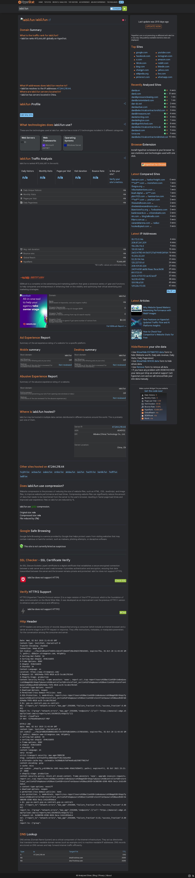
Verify (35, 592)
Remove (140, 367)
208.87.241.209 (138, 242)
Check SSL (120, 581)
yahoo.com (163, 70)
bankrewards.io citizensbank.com (148, 213)
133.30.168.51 (137, 249)
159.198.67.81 (137, 282)
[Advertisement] (73, 62)
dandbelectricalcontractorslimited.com (150, 137)
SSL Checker (45, 560)
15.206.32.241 (138, 256)
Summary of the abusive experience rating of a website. (45, 382)
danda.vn (135, 90)
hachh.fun (91, 472)
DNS (28, 834)
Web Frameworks (49, 139)
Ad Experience (35, 337)
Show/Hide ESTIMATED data (150, 352)
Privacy (102, 875)
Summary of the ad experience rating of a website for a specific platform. (53, 343)
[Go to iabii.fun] (49, 20)
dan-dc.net (136, 103)
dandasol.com (138, 130)
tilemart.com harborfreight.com (148, 179)
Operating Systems (70, 139)
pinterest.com (143, 77)
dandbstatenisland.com (142, 100)
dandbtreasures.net (140, 113)
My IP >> (171, 291)
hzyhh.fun (24, 472)
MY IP (121, 2)
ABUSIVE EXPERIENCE (98, 2)
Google (35, 531)
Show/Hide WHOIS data (148, 361)
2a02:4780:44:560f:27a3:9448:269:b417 (151, 252)
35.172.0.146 (137, 239)
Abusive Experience (38, 376)
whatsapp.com (165, 77)
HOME (41, 2)
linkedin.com (163, 66)
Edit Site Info (26, 115)
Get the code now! (153, 391)
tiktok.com (141, 63)
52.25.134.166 (137, 259)
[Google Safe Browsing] (21, 546)
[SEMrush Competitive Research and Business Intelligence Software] (32, 278)
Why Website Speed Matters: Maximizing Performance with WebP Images (157, 310)
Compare (117, 8)
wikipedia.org (142, 73)
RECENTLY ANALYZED (60, 2)
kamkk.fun (102, 472)
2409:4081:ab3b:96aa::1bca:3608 (147, 269)
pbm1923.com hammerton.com (147, 196)
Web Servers (28, 138)
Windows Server (74, 145)
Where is (37, 412)
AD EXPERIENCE (84, 2)
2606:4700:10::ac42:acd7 (144, 276)
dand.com (136, 93)
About (109, 875)
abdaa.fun (70, 472)
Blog (95, 875)
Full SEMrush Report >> (116, 326)
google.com (142, 52)
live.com (162, 73)
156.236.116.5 (137, 246)
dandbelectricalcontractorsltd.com (148, 110)
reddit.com (163, 63)
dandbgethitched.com (142, 123)
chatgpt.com (142, 70)
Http (28, 621)
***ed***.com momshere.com (146, 183)
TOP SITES (47, 2)
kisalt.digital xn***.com (143, 193)
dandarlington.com (140, 120)
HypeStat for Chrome (155, 164)
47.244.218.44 (64, 88)
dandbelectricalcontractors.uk (146, 127)
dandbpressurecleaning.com (144, 97)
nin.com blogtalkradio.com (145, 216)
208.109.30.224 (138, 266)
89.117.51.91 (136, 272)
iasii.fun (80, 472)
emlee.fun (59, 472)
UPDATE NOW (153, 26)
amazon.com (164, 59)
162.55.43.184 (137, 279)
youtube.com (164, 52)
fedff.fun (113, 472)
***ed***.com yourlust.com (145, 199)
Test (124, 612)
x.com (139, 59)
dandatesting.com (140, 117)
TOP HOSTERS (73, 2)
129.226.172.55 (138, 286)
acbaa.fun (36, 472)
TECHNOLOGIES (112, 2)
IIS (25, 142)
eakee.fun (47, 472)
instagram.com (165, 56)
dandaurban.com (139, 107)
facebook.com (143, 56)
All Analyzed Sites (83, 875)
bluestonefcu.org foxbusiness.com (149, 209)
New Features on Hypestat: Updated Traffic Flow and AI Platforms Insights (156, 322)
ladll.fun (23, 476)
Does (42, 486)
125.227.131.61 (137, 262)
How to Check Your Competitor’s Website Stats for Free (158, 334)
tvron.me (135, 133)
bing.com (140, 66)
